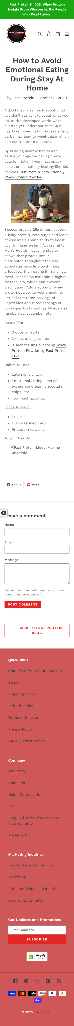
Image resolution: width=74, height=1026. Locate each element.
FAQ (11, 806)
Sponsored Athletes (25, 900)
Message (11, 560)
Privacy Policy (20, 729)
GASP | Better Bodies (27, 741)
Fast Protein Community (30, 865)
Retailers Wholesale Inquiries (34, 888)
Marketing (17, 877)
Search (14, 682)
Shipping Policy (22, 694)
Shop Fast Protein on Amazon (35, 670)
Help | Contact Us (24, 794)
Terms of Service (23, 717)
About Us (16, 783)
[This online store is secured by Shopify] (37, 960)
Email (9, 542)
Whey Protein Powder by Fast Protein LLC (40, 350)
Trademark (17, 835)
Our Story (16, 771)
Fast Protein (43, 1012)
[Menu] (66, 33)
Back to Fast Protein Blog (40, 630)
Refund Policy (20, 706)
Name (9, 525)
